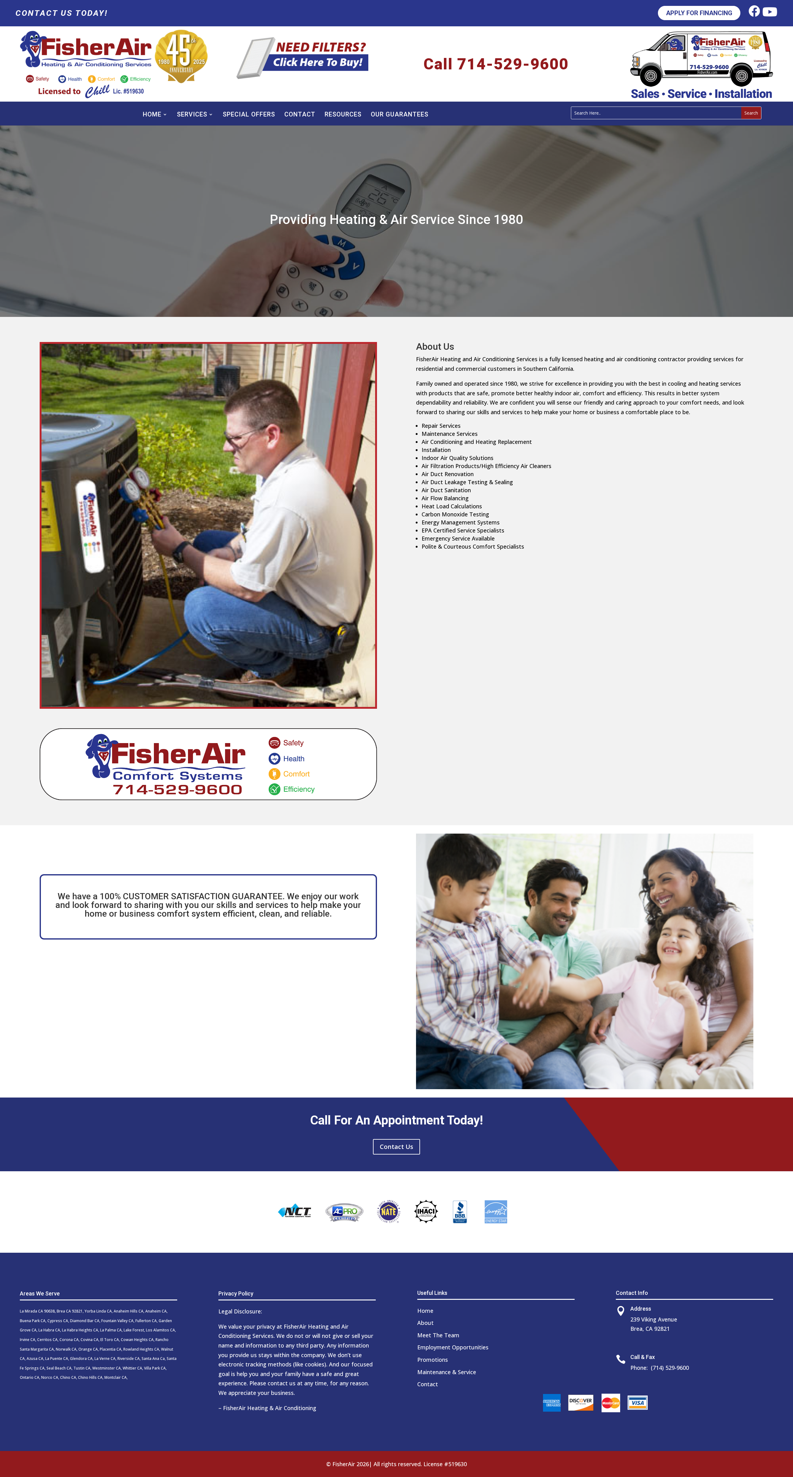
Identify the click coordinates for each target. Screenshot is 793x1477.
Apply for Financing (699, 13)
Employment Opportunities (453, 1347)
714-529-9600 (513, 64)
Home (152, 114)
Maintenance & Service (446, 1372)
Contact (299, 114)
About (425, 1322)
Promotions (432, 1359)
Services (192, 114)
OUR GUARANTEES (399, 114)
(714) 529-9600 (670, 1367)
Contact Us (396, 1146)
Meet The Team (438, 1335)
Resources (343, 114)
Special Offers (249, 114)
